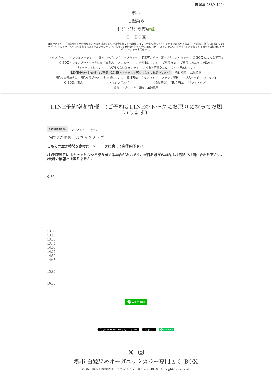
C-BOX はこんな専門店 (208, 57)
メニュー (123, 62)
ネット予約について (183, 67)
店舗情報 (195, 72)
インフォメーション (82, 57)
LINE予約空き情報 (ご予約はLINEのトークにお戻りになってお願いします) (121, 72)
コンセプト (210, 77)
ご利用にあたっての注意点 (196, 62)
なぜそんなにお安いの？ (123, 67)
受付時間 (180, 72)
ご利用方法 (169, 62)
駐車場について (113, 77)
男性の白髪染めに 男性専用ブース (77, 77)
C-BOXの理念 (73, 82)
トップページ (57, 57)
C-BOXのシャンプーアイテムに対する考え (86, 62)
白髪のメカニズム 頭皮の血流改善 (136, 87)
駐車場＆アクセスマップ (142, 77)
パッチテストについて (90, 67)
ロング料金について (145, 62)
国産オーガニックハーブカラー (118, 57)
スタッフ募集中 (171, 77)
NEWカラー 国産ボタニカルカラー (165, 57)
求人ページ (192, 77)
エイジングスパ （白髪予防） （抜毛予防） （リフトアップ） (147, 82)
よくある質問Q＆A (155, 67)
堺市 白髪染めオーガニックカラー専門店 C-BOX (136, 361)
